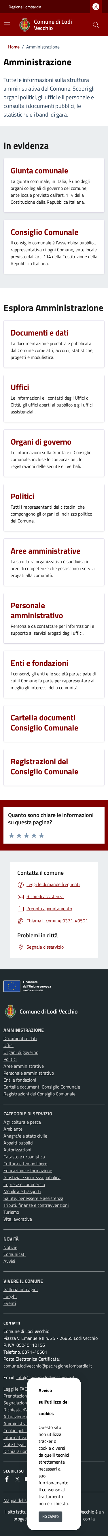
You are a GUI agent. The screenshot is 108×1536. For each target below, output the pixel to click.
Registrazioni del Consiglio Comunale (39, 1093)
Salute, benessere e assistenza (33, 1198)
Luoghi (10, 1296)
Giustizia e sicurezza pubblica (31, 1177)
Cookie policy (16, 1430)
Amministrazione (23, 1030)
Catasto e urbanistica (24, 1156)
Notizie (10, 1247)
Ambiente (12, 1128)
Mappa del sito (17, 1500)
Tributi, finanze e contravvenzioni (36, 1205)
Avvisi (9, 1261)
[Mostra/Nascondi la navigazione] (6, 24)
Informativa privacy (22, 1437)
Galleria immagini (20, 1289)
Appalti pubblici (18, 1142)
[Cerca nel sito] (95, 24)
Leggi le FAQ (15, 1388)
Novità (11, 1238)
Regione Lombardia (25, 7)
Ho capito (50, 1516)
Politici (10, 1059)
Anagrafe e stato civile (25, 1135)
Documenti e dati (20, 1038)
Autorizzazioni (17, 1149)
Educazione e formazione (27, 1170)
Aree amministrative (23, 1066)
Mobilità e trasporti (22, 1191)
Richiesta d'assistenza (24, 1409)
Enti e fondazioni (19, 1079)
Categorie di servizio (27, 1113)
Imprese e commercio (24, 1184)
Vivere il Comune (23, 1280)
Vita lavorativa (17, 1218)
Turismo (11, 1212)
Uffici (8, 1045)
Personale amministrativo (28, 1072)
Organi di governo (20, 1052)
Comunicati (14, 1254)
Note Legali (14, 1444)
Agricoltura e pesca (22, 1122)
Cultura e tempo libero (25, 1163)
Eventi (9, 1303)
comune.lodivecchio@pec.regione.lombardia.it (47, 1365)
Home (14, 46)
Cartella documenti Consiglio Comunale (41, 1086)
